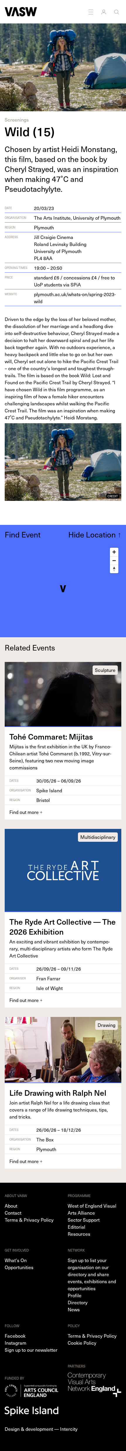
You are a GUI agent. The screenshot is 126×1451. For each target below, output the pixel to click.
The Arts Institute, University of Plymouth (77, 217)
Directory (78, 1302)
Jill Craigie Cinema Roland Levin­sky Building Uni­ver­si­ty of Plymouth (60, 247)
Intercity (69, 1428)
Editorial (76, 1226)
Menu (91, 11)
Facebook (15, 1335)
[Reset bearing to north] (114, 569)
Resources (79, 1233)
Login (104, 11)
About (11, 1205)
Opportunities (19, 1267)
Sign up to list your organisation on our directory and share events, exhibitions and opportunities (92, 1274)
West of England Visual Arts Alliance (92, 1209)
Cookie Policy (82, 1342)
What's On (16, 1260)
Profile (74, 1295)
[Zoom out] (114, 560)
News (74, 1309)
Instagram (15, 1342)
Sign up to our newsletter (31, 1349)
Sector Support (84, 1219)
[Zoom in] (114, 552)
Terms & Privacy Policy (29, 1219)
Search (117, 11)
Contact (13, 1212)
